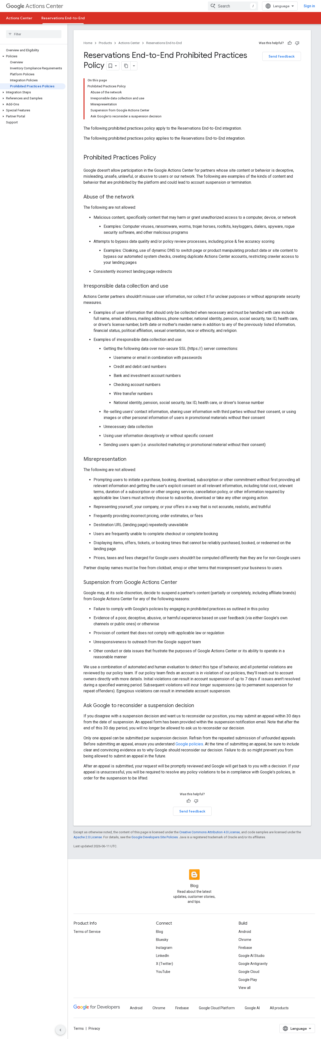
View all (244, 988)
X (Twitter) (164, 964)
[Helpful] (289, 43)
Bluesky (162, 940)
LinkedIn (162, 956)
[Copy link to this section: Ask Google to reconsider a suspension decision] (199, 706)
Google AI (252, 1008)
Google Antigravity (253, 964)
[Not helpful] (297, 43)
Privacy (94, 1028)
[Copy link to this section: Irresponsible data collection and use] (173, 286)
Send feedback (282, 56)
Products (105, 43)
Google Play (247, 980)
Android (244, 932)
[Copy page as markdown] (126, 66)
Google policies (189, 744)
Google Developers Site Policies (154, 837)
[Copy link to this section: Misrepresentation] (131, 460)
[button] (32, 56)
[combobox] (233, 6)
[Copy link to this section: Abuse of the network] (139, 197)
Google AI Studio (251, 956)
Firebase (245, 948)
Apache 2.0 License (87, 837)
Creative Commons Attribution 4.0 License (209, 832)
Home (88, 43)
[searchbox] (33, 34)
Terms (78, 1028)
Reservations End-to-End (63, 18)
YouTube (163, 972)
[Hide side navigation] (60, 1030)
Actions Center (44, 6)
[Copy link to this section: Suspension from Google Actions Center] (182, 583)
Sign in (309, 6)
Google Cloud (248, 972)
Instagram (164, 948)
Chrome (244, 940)
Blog (159, 932)
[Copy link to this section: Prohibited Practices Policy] (161, 158)
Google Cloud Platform (217, 1008)
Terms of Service (87, 932)
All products (279, 1008)
